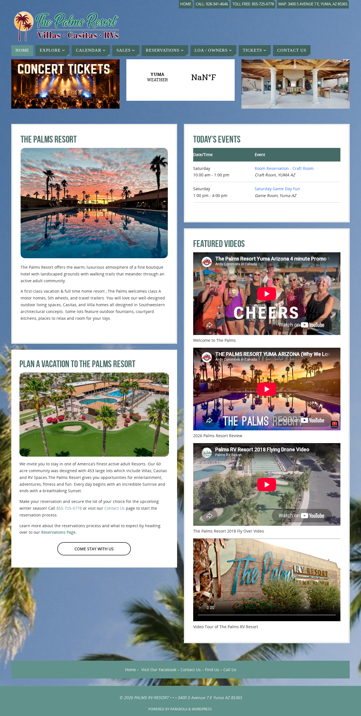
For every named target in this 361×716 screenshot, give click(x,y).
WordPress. (202, 709)
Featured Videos (219, 243)
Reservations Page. (59, 532)
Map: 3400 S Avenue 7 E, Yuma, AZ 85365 (312, 4)
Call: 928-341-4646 (212, 4)
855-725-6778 (69, 508)
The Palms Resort (49, 139)
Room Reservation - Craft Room (284, 168)
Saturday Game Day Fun (277, 188)
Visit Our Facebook (158, 669)
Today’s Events (217, 139)
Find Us (212, 669)
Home (185, 4)
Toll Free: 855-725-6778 (253, 4)
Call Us (229, 669)
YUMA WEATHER (180, 77)
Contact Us (114, 508)
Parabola (179, 709)
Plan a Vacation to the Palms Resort (77, 364)
